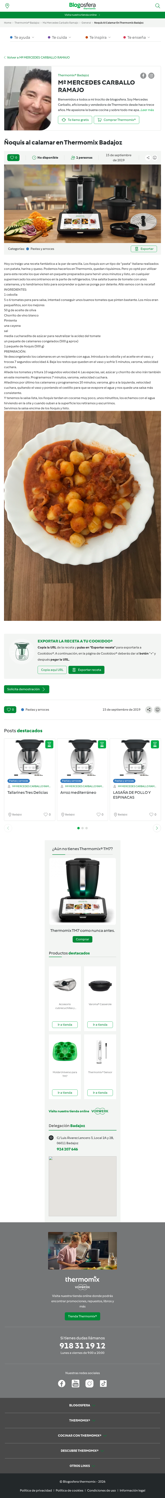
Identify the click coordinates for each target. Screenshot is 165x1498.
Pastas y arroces (18, 780)
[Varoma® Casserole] (100, 984)
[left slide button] (8, 828)
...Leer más (146, 110)
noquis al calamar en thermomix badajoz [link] (118, 22)
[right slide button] (157, 828)
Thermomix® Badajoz (26, 22)
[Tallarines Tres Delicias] (29, 762)
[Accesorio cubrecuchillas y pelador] (65, 984)
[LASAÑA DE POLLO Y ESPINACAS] (135, 762)
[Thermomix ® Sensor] (100, 1052)
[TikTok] (103, 1383)
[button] (158, 6)
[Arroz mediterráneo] (82, 762)
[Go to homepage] (82, 5)
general (86, 22)
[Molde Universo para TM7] (65, 1052)
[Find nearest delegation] (7, 6)
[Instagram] (89, 1383)
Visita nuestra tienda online (81, 14)
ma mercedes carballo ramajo (60, 22)
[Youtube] (75, 1383)
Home (7, 22)
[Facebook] (61, 1383)
